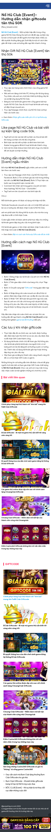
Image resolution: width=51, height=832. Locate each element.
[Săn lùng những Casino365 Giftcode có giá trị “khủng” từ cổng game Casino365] (25, 764)
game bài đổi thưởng (25, 320)
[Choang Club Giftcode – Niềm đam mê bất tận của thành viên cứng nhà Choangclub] (25, 515)
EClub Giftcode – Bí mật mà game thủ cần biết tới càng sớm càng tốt (23, 434)
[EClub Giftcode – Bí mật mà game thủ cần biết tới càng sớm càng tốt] (25, 430)
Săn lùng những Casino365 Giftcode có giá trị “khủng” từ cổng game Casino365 (23, 768)
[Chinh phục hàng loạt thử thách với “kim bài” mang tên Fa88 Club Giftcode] (25, 402)
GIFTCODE (12, 564)
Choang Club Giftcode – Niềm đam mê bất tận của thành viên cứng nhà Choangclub (21, 519)
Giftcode (28, 288)
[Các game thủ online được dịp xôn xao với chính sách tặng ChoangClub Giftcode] (25, 487)
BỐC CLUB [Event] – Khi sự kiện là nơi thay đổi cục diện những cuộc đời (25, 789)
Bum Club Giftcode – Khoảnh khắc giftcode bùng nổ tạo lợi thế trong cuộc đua (24, 782)
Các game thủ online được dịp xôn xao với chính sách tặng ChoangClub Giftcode (23, 490)
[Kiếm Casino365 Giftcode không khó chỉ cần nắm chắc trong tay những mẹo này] (25, 544)
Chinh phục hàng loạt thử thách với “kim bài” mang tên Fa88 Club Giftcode (23, 405)
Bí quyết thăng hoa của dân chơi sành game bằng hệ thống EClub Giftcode (25, 462)
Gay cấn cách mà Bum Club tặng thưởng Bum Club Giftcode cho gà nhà (25, 776)
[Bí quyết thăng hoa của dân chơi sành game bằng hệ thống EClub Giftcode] (25, 459)
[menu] (47, 6)
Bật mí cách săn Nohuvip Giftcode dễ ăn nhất (31, 234)
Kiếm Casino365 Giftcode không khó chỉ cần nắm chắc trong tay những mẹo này (23, 547)
